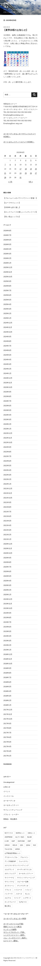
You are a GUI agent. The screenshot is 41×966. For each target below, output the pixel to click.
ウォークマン (23, 861)
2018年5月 (7, 687)
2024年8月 (7, 341)
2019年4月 (7, 636)
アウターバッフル (11, 857)
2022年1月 (7, 484)
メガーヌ (19, 894)
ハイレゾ (28, 890)
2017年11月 (7, 714)
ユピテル (8, 898)
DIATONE (21, 841)
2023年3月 (7, 419)
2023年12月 (7, 378)
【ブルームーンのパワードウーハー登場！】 (20, 198)
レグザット (27, 898)
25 (26, 173)
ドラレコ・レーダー (11, 814)
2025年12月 (7, 267)
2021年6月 (7, 516)
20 (36, 169)
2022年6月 (7, 461)
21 (5, 173)
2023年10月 (7, 387)
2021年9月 (7, 502)
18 (26, 169)
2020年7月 (7, 567)
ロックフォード (10, 902)
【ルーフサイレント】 (11, 203)
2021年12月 (7, 488)
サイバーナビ (9, 877)
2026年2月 (7, 258)
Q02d (28, 845)
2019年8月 (7, 617)
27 (36, 173)
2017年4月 (7, 746)
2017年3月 (7, 751)
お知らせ (6, 787)
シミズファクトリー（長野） (14, 935)
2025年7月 (7, 290)
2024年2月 (7, 369)
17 (20, 169)
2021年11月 (7, 493)
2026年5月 (7, 244)
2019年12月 (7, 599)
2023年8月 (7, 396)
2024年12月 (7, 323)
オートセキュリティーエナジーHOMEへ (18, 142)
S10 (34, 845)
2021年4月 (7, 525)
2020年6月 (7, 571)
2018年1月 (7, 705)
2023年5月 (7, 410)
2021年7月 (7, 512)
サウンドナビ (9, 882)
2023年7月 (7, 401)
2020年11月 (7, 548)
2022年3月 (7, 475)
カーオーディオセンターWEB (14, 918)
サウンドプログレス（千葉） (14, 932)
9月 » (31, 182)
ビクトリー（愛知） (11, 941)
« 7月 (10, 182)
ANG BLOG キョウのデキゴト (24, 958)
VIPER (17, 849)
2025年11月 (7, 272)
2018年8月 (7, 673)
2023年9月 (7, 392)
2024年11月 (7, 327)
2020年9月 (7, 558)
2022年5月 (7, 465)
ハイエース (18, 890)
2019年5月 (7, 631)
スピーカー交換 (22, 882)
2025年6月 (7, 295)
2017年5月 (7, 742)
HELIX (15, 845)
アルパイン (24, 857)
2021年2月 (7, 535)
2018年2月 (7, 700)
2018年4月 (7, 691)
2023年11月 (7, 383)
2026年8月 (7, 231)
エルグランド (9, 869)
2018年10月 (7, 664)
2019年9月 (7, 613)
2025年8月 (7, 286)
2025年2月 (7, 313)
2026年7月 (7, 235)
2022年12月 (7, 433)
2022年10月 (7, 442)
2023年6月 (7, 406)
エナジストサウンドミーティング (17, 865)
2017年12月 (7, 710)
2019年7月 (7, 622)
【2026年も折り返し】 (12, 207)
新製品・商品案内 (10, 819)
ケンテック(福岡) (10, 929)
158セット (31, 833)
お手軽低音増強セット (13, 853)
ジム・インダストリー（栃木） (15, 938)
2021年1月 (7, 539)
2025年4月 (7, 304)
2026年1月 (7, 263)
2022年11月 (7, 438)
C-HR (7, 841)
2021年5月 (7, 521)
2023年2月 (7, 424)
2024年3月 (7, 364)
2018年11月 (7, 659)
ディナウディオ (22, 886)
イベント (6, 791)
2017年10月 (7, 719)
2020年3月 (7, 585)
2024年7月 (7, 346)
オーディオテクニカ (24, 869)
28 (5, 177)
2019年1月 (7, 650)
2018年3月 (7, 696)
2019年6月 (7, 627)
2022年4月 (7, 470)
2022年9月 (7, 447)
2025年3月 (7, 309)
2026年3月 (7, 254)
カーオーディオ (9, 801)
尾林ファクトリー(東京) (12, 927)
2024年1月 (7, 373)
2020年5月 (7, 576)
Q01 (21, 845)
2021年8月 (7, 507)
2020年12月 (7, 544)
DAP (13, 841)
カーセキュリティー (11, 805)
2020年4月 (7, 581)
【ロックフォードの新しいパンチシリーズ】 (20, 212)
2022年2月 (7, 479)
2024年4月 (7, 359)
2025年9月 (7, 281)
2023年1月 (7, 429)
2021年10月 (7, 498)
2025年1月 (7, 318)
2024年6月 (7, 350)
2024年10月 (7, 332)
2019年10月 (7, 608)
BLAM (29, 837)
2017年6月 (7, 737)
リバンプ (17, 898)
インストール (8, 796)
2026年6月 (7, 240)
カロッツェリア (10, 873)
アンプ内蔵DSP (10, 861)
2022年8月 (7, 452)
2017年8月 (7, 728)
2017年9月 (7, 723)
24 (20, 173)
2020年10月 (7, 553)
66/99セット (20, 833)
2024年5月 (7, 355)
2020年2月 (7, 590)
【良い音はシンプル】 (11, 217)
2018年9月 (7, 668)
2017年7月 (7, 733)
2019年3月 (7, 641)
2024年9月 (7, 337)
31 (20, 177)
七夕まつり (23, 902)
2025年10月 (7, 277)
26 (31, 173)
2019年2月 (7, 645)
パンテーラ (9, 894)
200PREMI (8, 837)
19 (31, 169)
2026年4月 (7, 249)
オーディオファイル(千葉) (13, 924)
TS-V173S (8, 849)
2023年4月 (7, 415)
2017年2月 (7, 756)
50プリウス (9, 833)
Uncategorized (8, 782)
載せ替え (8, 906)
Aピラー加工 (19, 837)
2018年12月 (7, 654)
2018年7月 (7, 677)
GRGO (7, 845)
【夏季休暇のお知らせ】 (15, 30)
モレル (27, 894)
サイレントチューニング (12, 810)
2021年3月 (7, 530)
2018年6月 (7, 682)
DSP (29, 841)
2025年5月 (7, 300)
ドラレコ (8, 890)
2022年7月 (7, 456)
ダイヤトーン (9, 886)
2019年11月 (7, 604)
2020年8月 (7, 562)
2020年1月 (7, 594)
